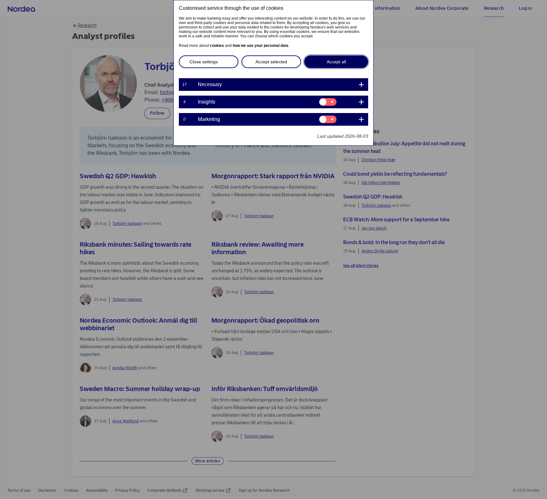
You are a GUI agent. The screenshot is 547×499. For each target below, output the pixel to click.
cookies (217, 45)
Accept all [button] (336, 61)
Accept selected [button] (271, 61)
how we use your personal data (260, 45)
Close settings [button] (204, 61)
